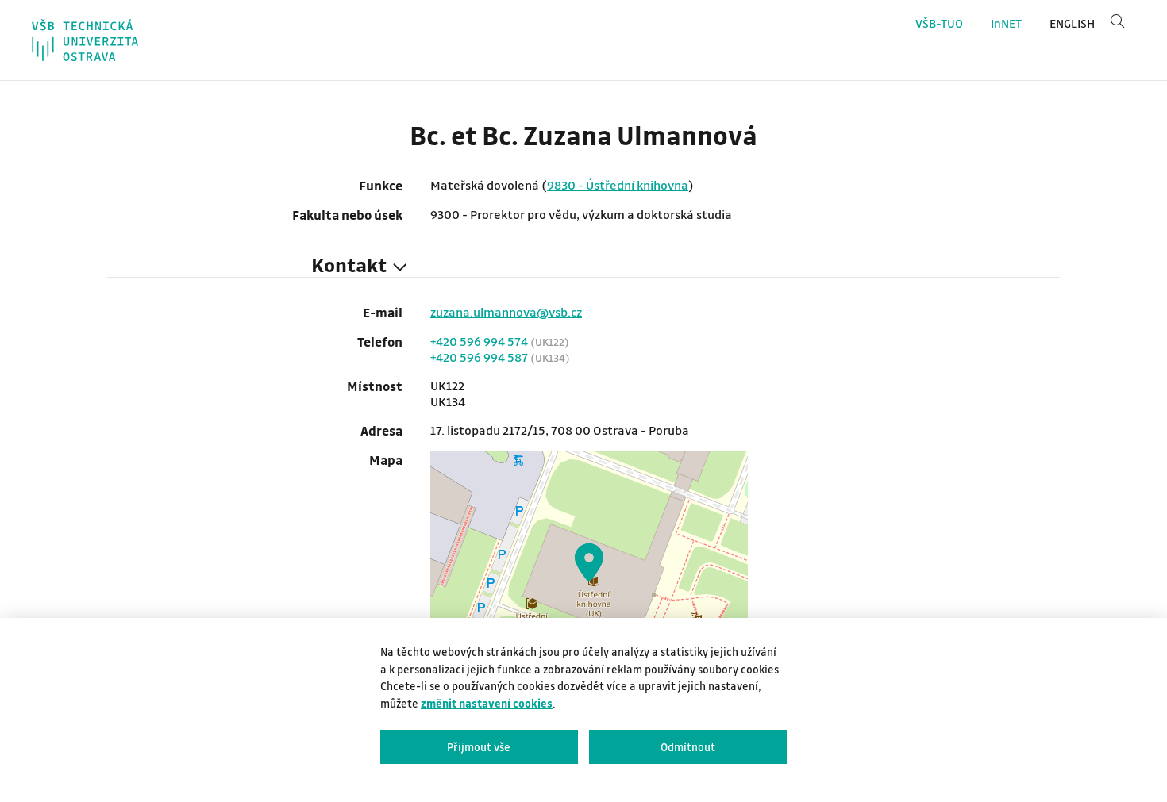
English (1072, 23)
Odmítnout (688, 747)
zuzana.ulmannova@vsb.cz (506, 312)
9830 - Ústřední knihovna (617, 185)
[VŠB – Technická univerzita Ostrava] (85, 40)
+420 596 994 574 (479, 341)
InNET (1006, 23)
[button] (589, 562)
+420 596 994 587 (479, 357)
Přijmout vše (478, 747)
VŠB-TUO (939, 23)
